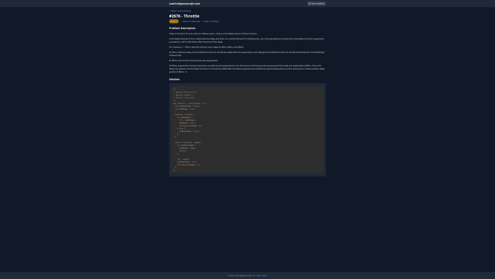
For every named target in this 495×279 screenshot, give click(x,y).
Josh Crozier (262, 275)
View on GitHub (211, 21)
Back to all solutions (181, 10)
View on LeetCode (191, 21)
